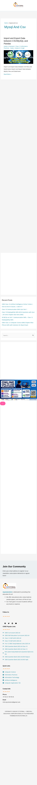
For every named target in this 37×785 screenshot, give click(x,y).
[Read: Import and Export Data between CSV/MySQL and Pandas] (18, 57)
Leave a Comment (9, 46)
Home (6, 23)
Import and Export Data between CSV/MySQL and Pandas (16, 41)
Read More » (7, 74)
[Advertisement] (18, 160)
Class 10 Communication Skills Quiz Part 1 (14, 309)
